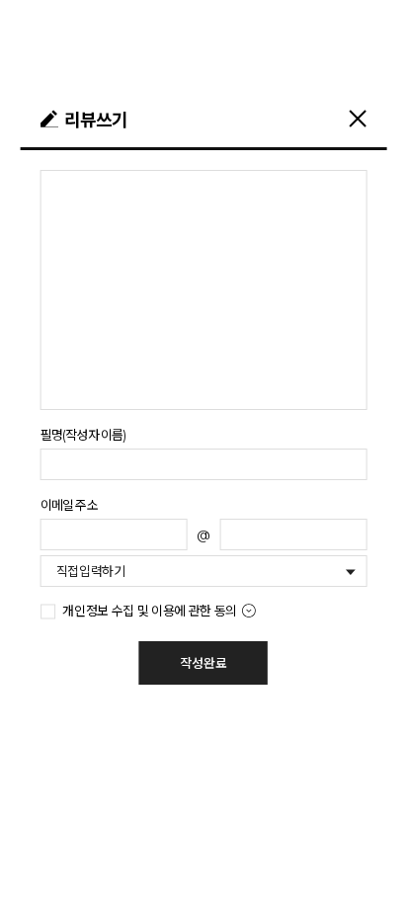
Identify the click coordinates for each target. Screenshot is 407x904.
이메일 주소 (69, 505)
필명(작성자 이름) (83, 435)
